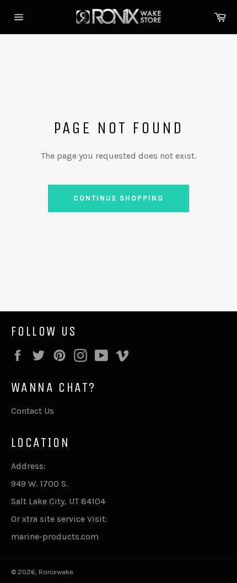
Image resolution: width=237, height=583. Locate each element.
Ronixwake (56, 572)
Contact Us (32, 411)
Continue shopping (118, 198)
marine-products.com (55, 536)
